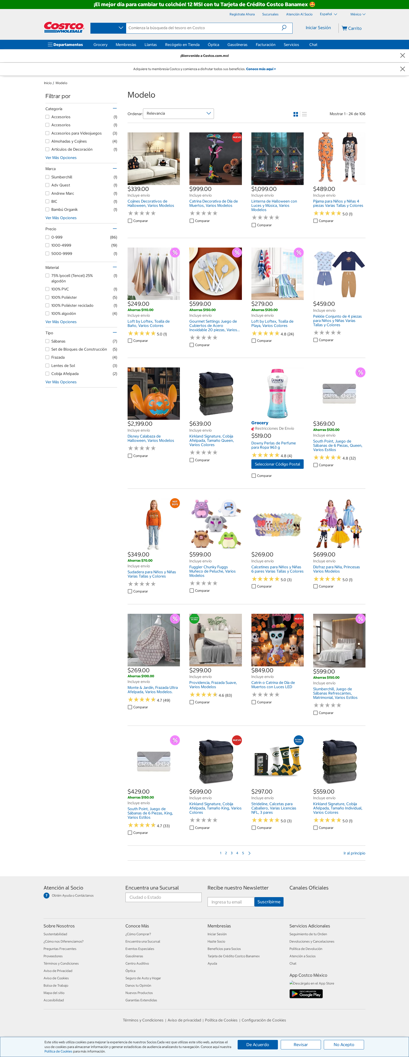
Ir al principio (354, 853)
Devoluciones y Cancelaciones (311, 941)
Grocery (100, 44)
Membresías (126, 44)
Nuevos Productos (139, 993)
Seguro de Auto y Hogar (143, 978)
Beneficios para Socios (224, 949)
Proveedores (53, 956)
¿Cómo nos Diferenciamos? (64, 941)
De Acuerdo (257, 1044)
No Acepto (344, 1044)
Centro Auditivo (137, 963)
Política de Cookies (58, 1051)
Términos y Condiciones (61, 963)
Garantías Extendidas (141, 1000)
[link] (154, 182)
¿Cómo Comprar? (138, 934)
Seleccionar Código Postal (277, 464)
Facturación (266, 44)
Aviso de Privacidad (58, 971)
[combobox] (108, 28)
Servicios (291, 44)
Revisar (301, 1044)
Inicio (48, 83)
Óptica (213, 44)
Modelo (61, 83)
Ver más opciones (61, 157)
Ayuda (212, 963)
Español (326, 14)
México (356, 14)
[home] (64, 27)
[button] (287, 27)
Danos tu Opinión (138, 985)
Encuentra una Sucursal (152, 888)
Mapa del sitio (54, 993)
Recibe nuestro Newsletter (238, 888)
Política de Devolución (305, 949)
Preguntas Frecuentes (60, 949)
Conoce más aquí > (261, 69)
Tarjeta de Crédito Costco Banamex (234, 956)
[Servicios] (300, 44)
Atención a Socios (302, 956)
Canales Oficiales (309, 888)
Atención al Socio (63, 888)
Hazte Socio (216, 941)
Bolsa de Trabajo (56, 985)
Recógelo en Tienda (182, 44)
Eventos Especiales (139, 949)
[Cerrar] (402, 56)
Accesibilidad (54, 1000)
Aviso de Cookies (56, 978)
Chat (313, 44)
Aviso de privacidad (184, 1020)
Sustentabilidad (55, 934)
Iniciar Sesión (318, 27)
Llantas (151, 44)
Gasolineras (237, 44)
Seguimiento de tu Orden (308, 934)
